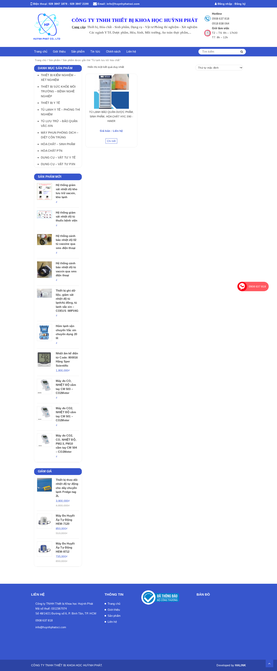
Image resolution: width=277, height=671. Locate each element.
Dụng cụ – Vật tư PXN (58, 164)
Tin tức (95, 51)
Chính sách (113, 51)
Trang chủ (40, 51)
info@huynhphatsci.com (123, 3)
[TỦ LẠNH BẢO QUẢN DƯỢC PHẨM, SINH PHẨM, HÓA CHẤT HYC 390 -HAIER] (111, 91)
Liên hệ (131, 51)
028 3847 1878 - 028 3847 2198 (69, 3)
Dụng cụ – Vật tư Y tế (58, 157)
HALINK (240, 665)
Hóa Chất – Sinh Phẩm (58, 144)
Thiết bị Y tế (50, 102)
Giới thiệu (59, 51)
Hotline (217, 13)
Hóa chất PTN (51, 150)
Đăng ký (240, 3)
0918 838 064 (220, 23)
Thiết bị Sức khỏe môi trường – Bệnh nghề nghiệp (58, 91)
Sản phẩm (78, 51)
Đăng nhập (224, 3)
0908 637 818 (220, 18)
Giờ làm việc (220, 28)
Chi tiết (111, 140)
